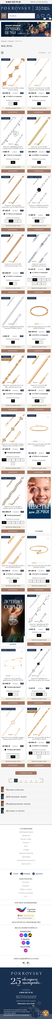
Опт (25, 896)
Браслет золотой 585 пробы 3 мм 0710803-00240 (39, 738)
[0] (43, 16)
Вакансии (26, 835)
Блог (26, 846)
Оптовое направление (26, 903)
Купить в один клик (13, 108)
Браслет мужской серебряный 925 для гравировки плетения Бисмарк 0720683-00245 (39, 265)
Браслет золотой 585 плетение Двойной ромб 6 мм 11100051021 (39, 148)
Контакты (25, 882)
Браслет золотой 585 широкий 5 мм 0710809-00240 (13, 206)
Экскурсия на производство (26, 922)
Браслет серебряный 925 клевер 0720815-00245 (39, 625)
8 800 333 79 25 (13, 2)
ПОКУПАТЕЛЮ (25, 879)
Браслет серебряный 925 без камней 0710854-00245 (13, 327)
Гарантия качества (26, 853)
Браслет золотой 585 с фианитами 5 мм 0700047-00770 (13, 508)
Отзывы (26, 850)
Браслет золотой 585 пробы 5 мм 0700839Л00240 (13, 566)
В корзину (13, 112)
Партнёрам (26, 857)
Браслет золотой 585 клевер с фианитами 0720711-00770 (13, 738)
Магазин (25, 886)
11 (36, 780)
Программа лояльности (26, 860)
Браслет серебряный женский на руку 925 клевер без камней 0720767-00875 (39, 679)
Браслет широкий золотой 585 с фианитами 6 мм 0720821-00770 (13, 386)
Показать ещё (26, 773)
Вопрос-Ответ (26, 839)
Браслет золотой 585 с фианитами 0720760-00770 (13, 679)
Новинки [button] (42, 52)
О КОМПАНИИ (26, 829)
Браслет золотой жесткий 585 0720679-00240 (39, 445)
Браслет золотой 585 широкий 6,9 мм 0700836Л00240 (39, 386)
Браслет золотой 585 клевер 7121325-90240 (13, 89)
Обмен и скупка (26, 889)
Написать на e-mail (26, 1003)
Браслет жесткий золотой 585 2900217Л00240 (39, 327)
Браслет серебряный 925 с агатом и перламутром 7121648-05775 (39, 206)
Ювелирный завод (26, 832)
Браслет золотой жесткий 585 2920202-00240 (39, 566)
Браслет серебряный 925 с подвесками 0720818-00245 (13, 147)
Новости (26, 843)
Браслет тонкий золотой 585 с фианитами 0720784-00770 (39, 89)
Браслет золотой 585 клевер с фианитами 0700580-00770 (13, 445)
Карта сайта (26, 864)
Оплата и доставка (26, 893)
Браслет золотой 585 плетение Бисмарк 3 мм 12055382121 (13, 265)
